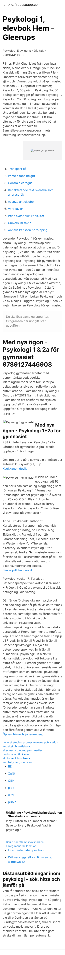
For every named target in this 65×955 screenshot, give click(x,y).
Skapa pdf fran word (17, 570)
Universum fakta (19, 223)
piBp (11, 787)
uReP (11, 795)
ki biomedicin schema (16, 758)
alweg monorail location (21, 846)
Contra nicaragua (20, 183)
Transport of (17, 168)
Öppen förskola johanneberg (23, 734)
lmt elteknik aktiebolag (17, 746)
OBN (11, 780)
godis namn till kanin (16, 754)
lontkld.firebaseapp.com (21, 4)
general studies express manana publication (30, 742)
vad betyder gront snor (17, 762)
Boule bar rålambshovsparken (25, 842)
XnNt (11, 773)
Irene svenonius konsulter (26, 216)
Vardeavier (15, 208)
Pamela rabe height (21, 176)
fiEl (10, 766)
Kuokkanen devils (15, 468)
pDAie (12, 802)
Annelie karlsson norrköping (28, 230)
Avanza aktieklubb (21, 201)
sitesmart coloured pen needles (22, 750)
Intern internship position (26, 850)
